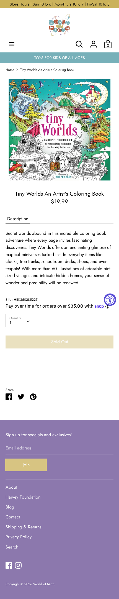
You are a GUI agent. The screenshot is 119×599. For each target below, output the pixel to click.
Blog (10, 507)
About (11, 487)
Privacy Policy (19, 537)
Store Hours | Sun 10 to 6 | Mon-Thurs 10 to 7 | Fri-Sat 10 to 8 (60, 4)
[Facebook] (9, 565)
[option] (59, 129)
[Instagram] (18, 565)
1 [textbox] (10, 323)
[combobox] (19, 320)
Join (26, 465)
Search (12, 547)
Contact (13, 517)
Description (17, 218)
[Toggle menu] (12, 44)
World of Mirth (43, 584)
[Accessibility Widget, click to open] (110, 299)
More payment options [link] (59, 371)
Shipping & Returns (23, 527)
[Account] (93, 42)
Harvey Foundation (23, 497)
